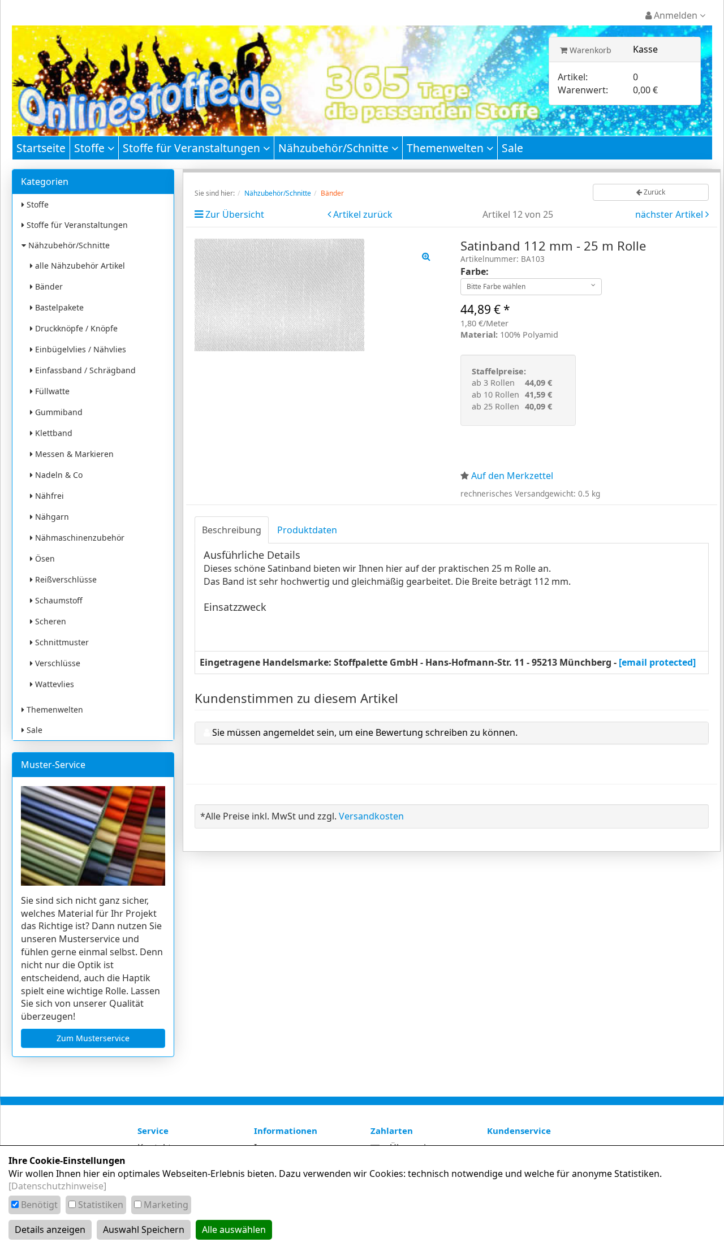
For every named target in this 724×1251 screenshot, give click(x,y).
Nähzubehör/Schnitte (334, 148)
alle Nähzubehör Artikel (79, 265)
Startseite (41, 148)
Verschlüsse (56, 663)
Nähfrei (48, 495)
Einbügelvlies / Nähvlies (79, 349)
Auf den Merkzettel (512, 475)
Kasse (645, 49)
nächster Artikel (670, 214)
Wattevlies (53, 684)
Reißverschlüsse (65, 579)
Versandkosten (371, 816)
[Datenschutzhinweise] (57, 1186)
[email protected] (657, 662)
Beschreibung (231, 530)
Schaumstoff (58, 600)
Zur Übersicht (234, 214)
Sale (512, 148)
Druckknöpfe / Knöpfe (75, 328)
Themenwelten (446, 148)
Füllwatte (51, 391)
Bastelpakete (58, 307)
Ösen (44, 558)
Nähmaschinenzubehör (78, 537)
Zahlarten (391, 1130)
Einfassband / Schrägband (84, 370)
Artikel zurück (363, 214)
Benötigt (39, 1204)
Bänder (48, 286)
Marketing (166, 1204)
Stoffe (90, 148)
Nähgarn (51, 516)
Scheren (49, 621)
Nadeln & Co (58, 474)
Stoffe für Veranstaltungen (193, 148)
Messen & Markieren (73, 453)
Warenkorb (589, 50)
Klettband (52, 433)
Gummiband (58, 412)
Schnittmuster (61, 642)
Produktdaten (307, 530)
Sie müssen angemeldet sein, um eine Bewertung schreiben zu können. (365, 732)
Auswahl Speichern (143, 1229)
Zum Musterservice (93, 1038)
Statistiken (100, 1204)
